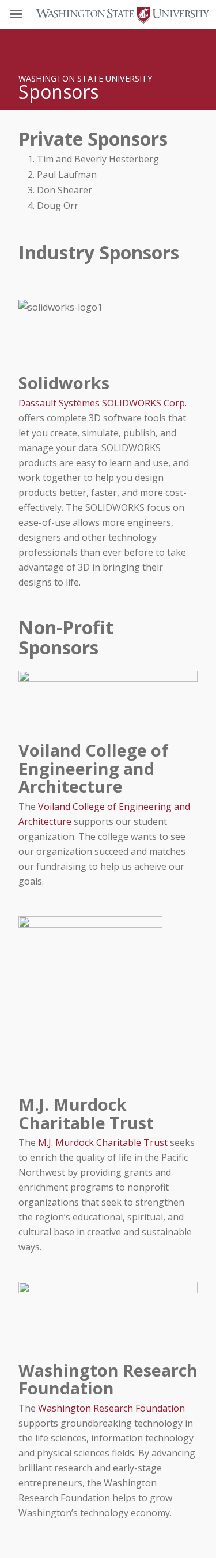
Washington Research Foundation (111, 1408)
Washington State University (108, 14)
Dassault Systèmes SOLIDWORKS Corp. (102, 403)
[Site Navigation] (29, 14)
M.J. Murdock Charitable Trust (103, 1142)
